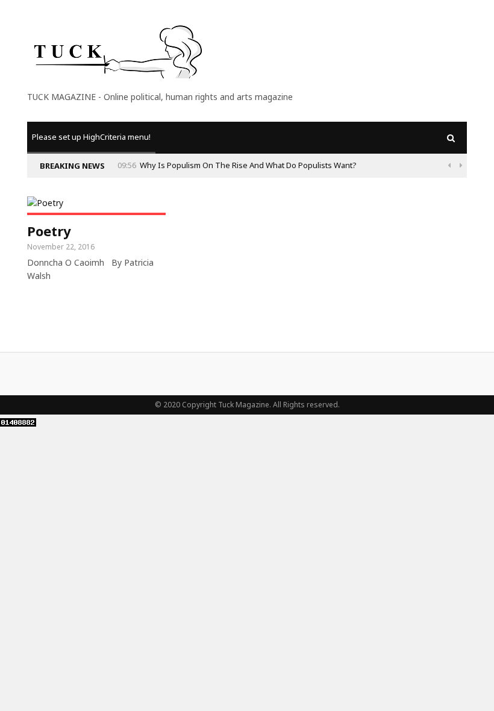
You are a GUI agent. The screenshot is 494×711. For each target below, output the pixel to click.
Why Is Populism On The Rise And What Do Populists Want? (248, 165)
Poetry (49, 231)
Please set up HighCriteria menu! (91, 136)
